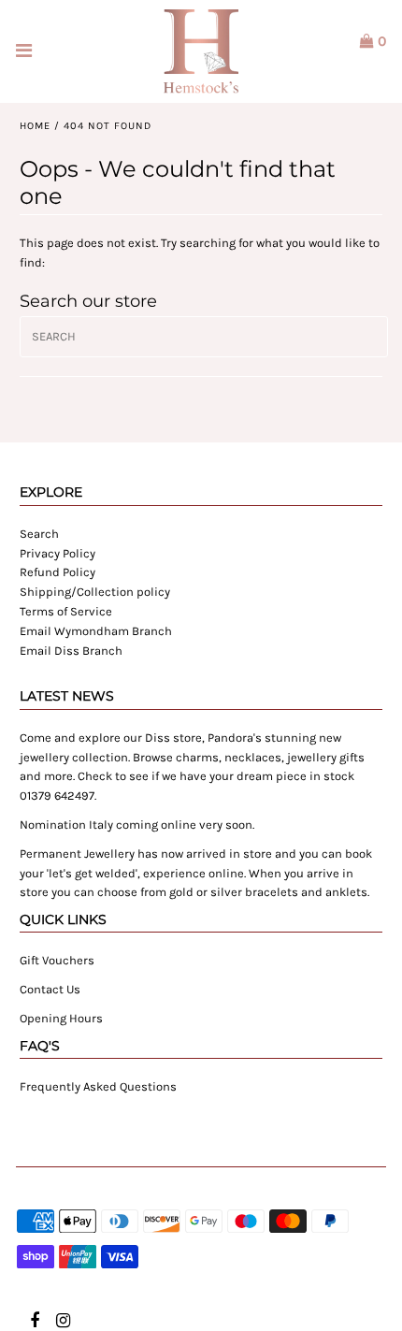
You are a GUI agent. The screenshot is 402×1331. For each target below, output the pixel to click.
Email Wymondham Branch (96, 631)
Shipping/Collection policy (95, 592)
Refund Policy (57, 572)
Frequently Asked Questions (98, 1086)
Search (39, 534)
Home (35, 126)
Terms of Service (66, 611)
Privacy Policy (57, 553)
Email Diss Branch (71, 651)
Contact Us (50, 989)
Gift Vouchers (57, 960)
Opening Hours (61, 1018)
